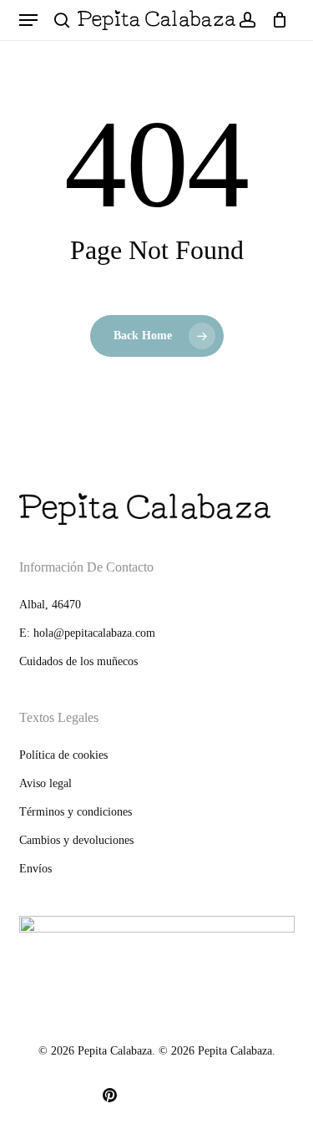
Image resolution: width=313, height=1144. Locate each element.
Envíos (35, 868)
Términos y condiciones (75, 812)
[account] (247, 20)
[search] (62, 20)
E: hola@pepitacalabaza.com (87, 633)
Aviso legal (45, 783)
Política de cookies (63, 755)
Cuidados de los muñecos (78, 661)
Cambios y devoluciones (76, 840)
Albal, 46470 (50, 604)
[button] (28, 20)
